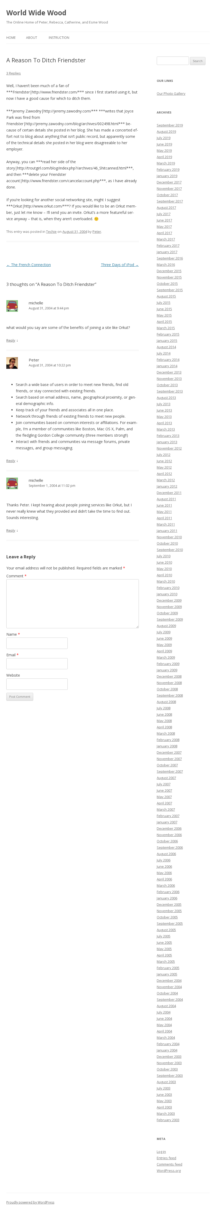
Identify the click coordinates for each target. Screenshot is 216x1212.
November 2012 (169, 448)
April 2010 (164, 575)
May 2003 (164, 1100)
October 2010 (167, 543)
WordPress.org (169, 1170)
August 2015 (166, 296)
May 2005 (164, 948)
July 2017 (163, 213)
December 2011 (169, 492)
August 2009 (166, 625)
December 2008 (169, 676)
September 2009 (170, 619)
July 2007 (163, 784)
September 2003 (170, 1075)
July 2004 (163, 1012)
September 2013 (170, 391)
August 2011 (166, 499)
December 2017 (169, 182)
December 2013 (169, 372)
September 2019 (170, 125)
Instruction (59, 37)
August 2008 (166, 701)
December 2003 (169, 1056)
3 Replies (13, 73)
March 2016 (166, 264)
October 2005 (167, 917)
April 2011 (164, 518)
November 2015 (169, 277)
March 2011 (166, 524)
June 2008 (164, 714)
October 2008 (167, 689)
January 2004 (167, 1050)
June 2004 (164, 1018)
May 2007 (164, 796)
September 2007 (170, 771)
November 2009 (169, 606)
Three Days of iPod (120, 264)
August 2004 (166, 1005)
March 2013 (166, 429)
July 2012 (163, 454)
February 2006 (168, 891)
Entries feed (166, 1158)
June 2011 (164, 505)
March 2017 (166, 239)
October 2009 (167, 613)
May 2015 (164, 315)
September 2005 (170, 923)
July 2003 (163, 1088)
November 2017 (169, 188)
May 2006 (164, 872)
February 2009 (168, 663)
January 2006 (167, 898)
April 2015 (164, 321)
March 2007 (166, 809)
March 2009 (166, 657)
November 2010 (169, 537)
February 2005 (168, 967)
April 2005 (164, 955)
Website (13, 675)
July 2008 (163, 708)
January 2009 (167, 670)
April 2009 (164, 651)
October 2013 (167, 385)
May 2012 (164, 467)
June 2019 (164, 144)
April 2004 (164, 1031)
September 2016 (170, 258)
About (31, 37)
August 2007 (166, 777)
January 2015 (167, 340)
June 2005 (164, 942)
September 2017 (170, 201)
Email (12, 654)
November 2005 (169, 910)
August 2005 (166, 929)
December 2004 (169, 980)
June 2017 (164, 220)
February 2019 (168, 169)
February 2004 (168, 1043)
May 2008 (164, 720)
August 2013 (166, 397)
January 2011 (167, 530)
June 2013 (164, 410)
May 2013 (164, 416)
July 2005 (163, 936)
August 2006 (166, 853)
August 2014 (166, 347)
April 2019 (164, 156)
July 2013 (163, 404)
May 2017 (164, 226)
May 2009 (164, 644)
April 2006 (164, 879)
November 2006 (169, 834)
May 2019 (164, 150)
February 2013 (168, 435)
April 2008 (164, 727)
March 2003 (166, 1113)
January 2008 (167, 746)
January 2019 (167, 175)
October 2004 (167, 993)
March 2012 (166, 480)
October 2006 (167, 841)
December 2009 (169, 600)
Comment (16, 575)
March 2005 (166, 961)
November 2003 (169, 1062)
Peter (96, 231)
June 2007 (164, 790)
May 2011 (164, 511)
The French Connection (28, 264)
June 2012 (164, 461)
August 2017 (166, 207)
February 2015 (168, 334)
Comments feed (169, 1164)
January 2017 (167, 251)
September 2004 (170, 999)
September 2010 (170, 549)
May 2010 (164, 568)
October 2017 (167, 194)
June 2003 (164, 1094)
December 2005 (169, 904)
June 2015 (164, 308)
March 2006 (166, 885)
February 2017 (168, 245)
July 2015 (163, 302)
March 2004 (166, 1037)
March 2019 (166, 163)
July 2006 (163, 860)
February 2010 (168, 587)
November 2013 (169, 378)
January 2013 (167, 442)
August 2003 (166, 1081)
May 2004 (164, 1024)
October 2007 (167, 765)
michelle (36, 302)
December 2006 (169, 828)
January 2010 (167, 594)
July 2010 (163, 556)
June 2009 (164, 638)
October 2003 (167, 1069)
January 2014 (167, 366)
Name (13, 634)
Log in (161, 1151)
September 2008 (170, 695)
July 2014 (163, 353)
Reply (10, 340)
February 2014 (168, 359)
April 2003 (164, 1107)
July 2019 (163, 137)
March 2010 (166, 581)
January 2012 (167, 486)
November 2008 (169, 682)
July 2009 (163, 632)
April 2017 (164, 232)
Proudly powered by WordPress (30, 1202)
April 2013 (164, 423)
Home (11, 37)
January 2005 (167, 974)
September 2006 (170, 847)
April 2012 (164, 473)
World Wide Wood (36, 12)
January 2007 (167, 822)
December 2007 (169, 752)
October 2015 (167, 283)
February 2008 (168, 739)
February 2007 (168, 815)
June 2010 (164, 562)
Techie (51, 231)
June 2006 (164, 866)
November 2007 (169, 758)
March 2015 (166, 328)
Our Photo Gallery (171, 93)
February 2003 (168, 1119)
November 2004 (169, 986)
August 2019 (166, 131)
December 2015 (169, 270)
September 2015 (170, 289)
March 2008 (166, 733)
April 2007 (164, 803)
